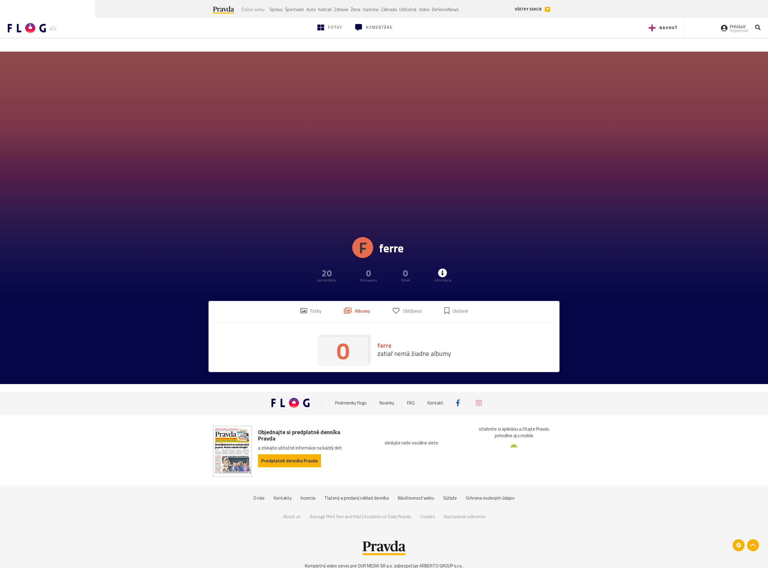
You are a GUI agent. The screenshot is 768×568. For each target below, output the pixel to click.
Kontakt (435, 402)
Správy (276, 9)
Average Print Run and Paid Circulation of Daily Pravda (360, 516)
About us (292, 516)
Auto (311, 9)
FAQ (411, 402)
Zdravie (341, 9)
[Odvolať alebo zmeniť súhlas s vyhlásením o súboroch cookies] (739, 545)
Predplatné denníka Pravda (289, 460)
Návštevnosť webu (416, 498)
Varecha (370, 9)
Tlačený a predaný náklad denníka (356, 498)
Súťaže (450, 498)
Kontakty (283, 498)
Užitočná (407, 9)
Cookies (427, 516)
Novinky (387, 402)
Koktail (325, 9)
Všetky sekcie (529, 9)
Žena (355, 9)
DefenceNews (445, 9)
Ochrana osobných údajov (490, 498)
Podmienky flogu (351, 402)
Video (424, 9)
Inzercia (308, 498)
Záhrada (389, 9)
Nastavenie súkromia (464, 516)
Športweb (294, 9)
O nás (259, 498)
